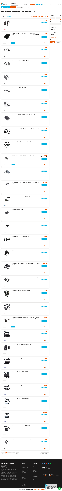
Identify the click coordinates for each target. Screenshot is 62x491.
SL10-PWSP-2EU (37, 318)
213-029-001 (38, 277)
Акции (34, 467)
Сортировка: (4, 16)
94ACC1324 (27, 236)
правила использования (38, 489)
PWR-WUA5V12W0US (36, 439)
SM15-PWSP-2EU (26, 358)
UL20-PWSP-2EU (27, 425)
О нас (33, 466)
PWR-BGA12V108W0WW (37, 155)
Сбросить (58, 42)
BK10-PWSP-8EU (26, 398)
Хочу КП (38, 4)
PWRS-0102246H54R (23, 47)
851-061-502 (37, 20)
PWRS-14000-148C (26, 60)
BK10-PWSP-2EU (26, 385)
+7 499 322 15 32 (13, 3)
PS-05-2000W (37, 250)
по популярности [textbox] (8, 16)
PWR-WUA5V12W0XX (20, 209)
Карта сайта (34, 479)
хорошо (44, 489)
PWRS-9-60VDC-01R (36, 183)
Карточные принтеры (25, 470)
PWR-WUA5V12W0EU (32, 114)
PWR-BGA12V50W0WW (36, 34)
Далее (17, 453)
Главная (2, 9)
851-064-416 (38, 264)
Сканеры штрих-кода (25, 467)
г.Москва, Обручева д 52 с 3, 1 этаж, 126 (54, 4)
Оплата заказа (35, 477)
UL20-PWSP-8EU (27, 412)
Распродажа (13, 7)
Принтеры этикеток (25, 468)
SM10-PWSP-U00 (28, 344)
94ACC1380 (30, 141)
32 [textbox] (44, 453)
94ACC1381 (37, 128)
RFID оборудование (25, 476)
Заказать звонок (32, 4)
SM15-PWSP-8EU (26, 371)
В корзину (43, 22)
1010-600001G (29, 290)
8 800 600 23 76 (13, 4)
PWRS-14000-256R (24, 87)
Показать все (53, 37)
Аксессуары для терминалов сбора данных (22, 9)
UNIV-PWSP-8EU (29, 331)
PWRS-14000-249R (28, 74)
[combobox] (9, 16)
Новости (34, 469)
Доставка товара (35, 476)
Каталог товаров (7, 9)
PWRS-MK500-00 (23, 101)
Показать (52, 42)
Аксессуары (13, 9)
